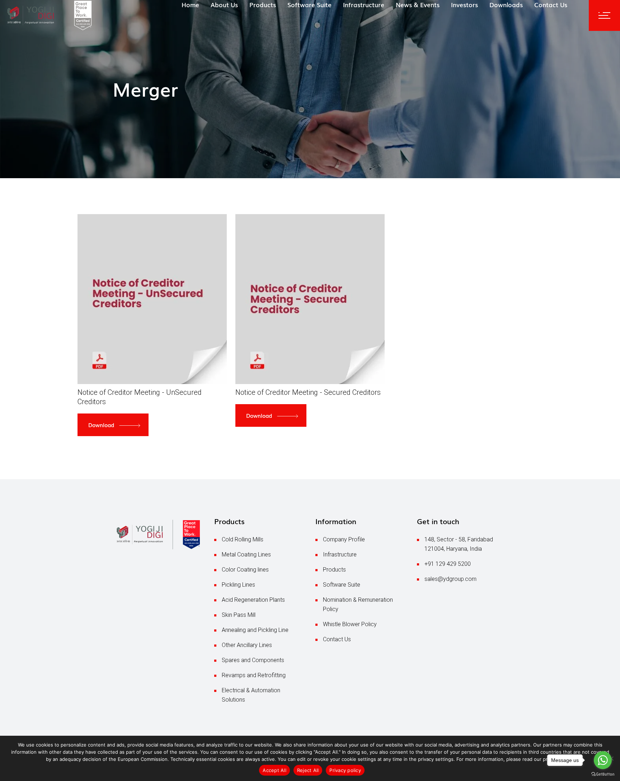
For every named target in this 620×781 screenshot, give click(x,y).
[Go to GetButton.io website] (602, 774)
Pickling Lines (238, 584)
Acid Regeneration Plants (253, 599)
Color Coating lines (245, 569)
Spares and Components (253, 660)
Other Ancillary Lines (247, 645)
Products (334, 569)
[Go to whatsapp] (603, 760)
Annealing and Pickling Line (255, 630)
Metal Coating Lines (246, 554)
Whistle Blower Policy (350, 624)
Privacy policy (345, 770)
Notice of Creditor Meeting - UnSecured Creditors (140, 397)
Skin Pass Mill (238, 614)
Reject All (308, 770)
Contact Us (337, 639)
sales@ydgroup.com (450, 579)
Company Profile (344, 539)
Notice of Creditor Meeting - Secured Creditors (308, 392)
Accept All (274, 770)
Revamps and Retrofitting (254, 675)
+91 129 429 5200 (447, 563)
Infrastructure (340, 554)
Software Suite (341, 584)
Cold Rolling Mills (242, 539)
